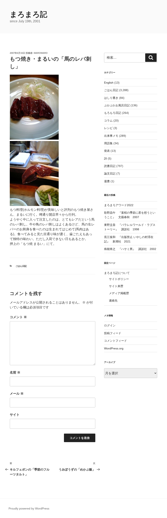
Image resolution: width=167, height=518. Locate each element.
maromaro (41, 53)
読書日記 (109, 166)
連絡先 (113, 300)
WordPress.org (113, 348)
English (108, 82)
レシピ (108, 128)
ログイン (109, 325)
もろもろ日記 (112, 112)
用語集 (108, 143)
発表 (107, 150)
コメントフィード (115, 340)
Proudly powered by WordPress (29, 508)
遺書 (107, 181)
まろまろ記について (117, 273)
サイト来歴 (116, 286)
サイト (15, 414)
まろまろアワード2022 (118, 205)
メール (17, 393)
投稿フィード (112, 333)
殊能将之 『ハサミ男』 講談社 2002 (130, 249)
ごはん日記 (21, 266)
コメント (18, 317)
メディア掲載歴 (119, 293)
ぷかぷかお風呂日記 (117, 105)
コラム (108, 120)
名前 (15, 372)
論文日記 (109, 173)
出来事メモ (111, 135)
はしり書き (111, 97)
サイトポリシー (119, 279)
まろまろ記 (28, 14)
